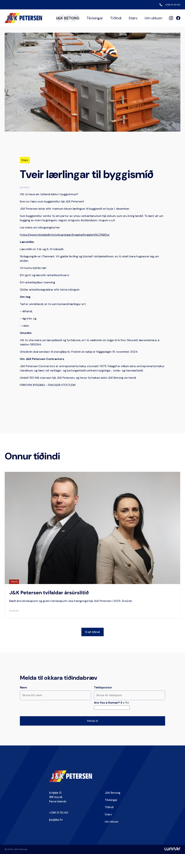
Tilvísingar (95, 18)
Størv (133, 18)
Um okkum (153, 18)
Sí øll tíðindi (92, 632)
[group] (92, 545)
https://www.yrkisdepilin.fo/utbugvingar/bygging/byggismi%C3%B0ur (65, 235)
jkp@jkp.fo (56, 819)
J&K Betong (112, 793)
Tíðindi (115, 18)
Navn (23, 687)
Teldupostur (103, 687)
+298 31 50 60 (172, 4)
